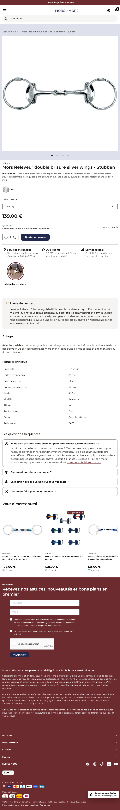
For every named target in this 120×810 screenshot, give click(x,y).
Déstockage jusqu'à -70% (60, 2)
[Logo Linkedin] (109, 764)
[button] (60, 757)
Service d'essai (94, 249)
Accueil (6, 31)
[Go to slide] (52, 155)
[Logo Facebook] (88, 764)
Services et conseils (19, 249)
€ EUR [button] (7, 772)
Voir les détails (110, 227)
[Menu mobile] (20, 10)
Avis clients (53, 249)
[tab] (60, 453)
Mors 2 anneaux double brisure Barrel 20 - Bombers (21, 558)
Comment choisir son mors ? (84, 462)
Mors (15, 31)
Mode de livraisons (10, 792)
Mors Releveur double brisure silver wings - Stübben (48, 31)
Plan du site (45, 805)
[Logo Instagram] (95, 764)
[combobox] (60, 18)
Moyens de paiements (12, 782)
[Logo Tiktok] (102, 764)
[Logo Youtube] (116, 764)
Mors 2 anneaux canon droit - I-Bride (64, 558)
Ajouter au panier (35, 237)
